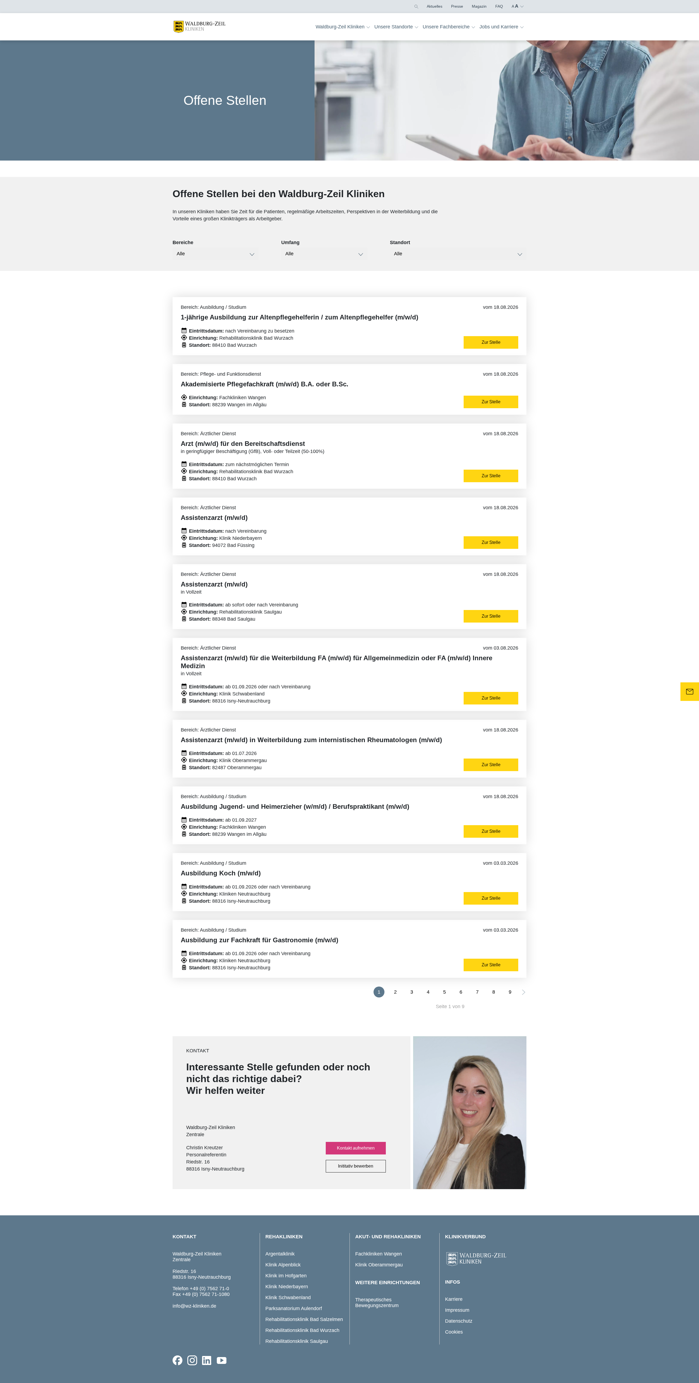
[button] (415, 6)
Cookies (454, 1332)
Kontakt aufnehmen (356, 1148)
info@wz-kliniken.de (194, 1306)
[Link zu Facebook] (177, 1360)
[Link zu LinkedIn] (207, 1360)
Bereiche (183, 242)
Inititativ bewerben (355, 1166)
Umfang (290, 242)
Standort (400, 242)
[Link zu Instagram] (192, 1360)
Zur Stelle (491, 342)
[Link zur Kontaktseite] (689, 691)
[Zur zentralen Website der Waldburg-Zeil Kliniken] (484, 1259)
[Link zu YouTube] (222, 1360)
